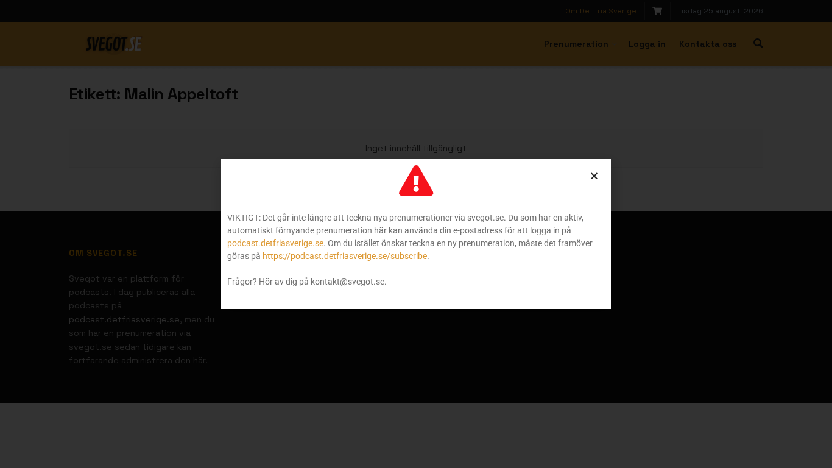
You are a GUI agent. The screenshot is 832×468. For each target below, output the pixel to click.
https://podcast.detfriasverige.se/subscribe (345, 256)
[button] (594, 175)
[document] (416, 234)
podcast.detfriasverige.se (275, 243)
